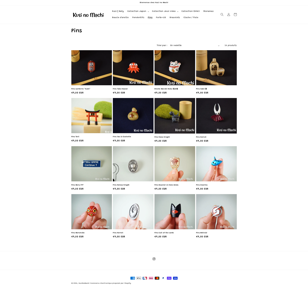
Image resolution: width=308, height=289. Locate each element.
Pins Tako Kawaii (120, 89)
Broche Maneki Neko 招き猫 (166, 89)
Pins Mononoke (78, 233)
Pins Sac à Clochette (122, 137)
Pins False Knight (162, 137)
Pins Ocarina (202, 185)
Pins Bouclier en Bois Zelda (166, 185)
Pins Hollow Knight (121, 185)
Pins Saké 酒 (201, 89)
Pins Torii (75, 137)
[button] (138, 11)
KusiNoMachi (84, 283)
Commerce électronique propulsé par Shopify (110, 283)
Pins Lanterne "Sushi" (80, 89)
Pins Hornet (201, 137)
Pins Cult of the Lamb (164, 233)
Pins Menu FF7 (77, 185)
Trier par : (162, 45)
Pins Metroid (201, 233)
